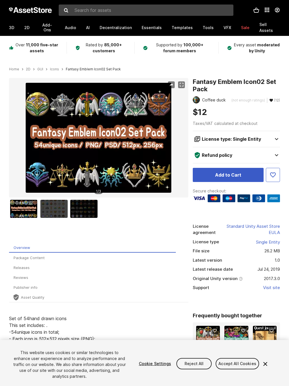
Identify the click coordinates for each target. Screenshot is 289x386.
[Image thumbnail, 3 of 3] (85, 209)
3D (11, 27)
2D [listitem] (28, 69)
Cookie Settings (155, 363)
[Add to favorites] (214, 330)
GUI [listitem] (40, 69)
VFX (227, 27)
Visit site (271, 287)
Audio (70, 27)
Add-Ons (47, 27)
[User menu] (277, 10)
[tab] (92, 248)
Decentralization (116, 27)
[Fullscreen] (181, 84)
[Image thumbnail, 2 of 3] (55, 209)
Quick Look (211, 337)
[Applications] (267, 9)
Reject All (194, 363)
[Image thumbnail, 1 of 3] (25, 209)
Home (14, 69)
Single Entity (268, 242)
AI (88, 27)
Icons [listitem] (54, 69)
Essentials (152, 27)
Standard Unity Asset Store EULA (253, 229)
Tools (208, 27)
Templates (182, 27)
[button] (256, 10)
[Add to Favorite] (273, 175)
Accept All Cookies (237, 363)
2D (27, 27)
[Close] (265, 364)
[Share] (171, 84)
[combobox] (146, 10)
